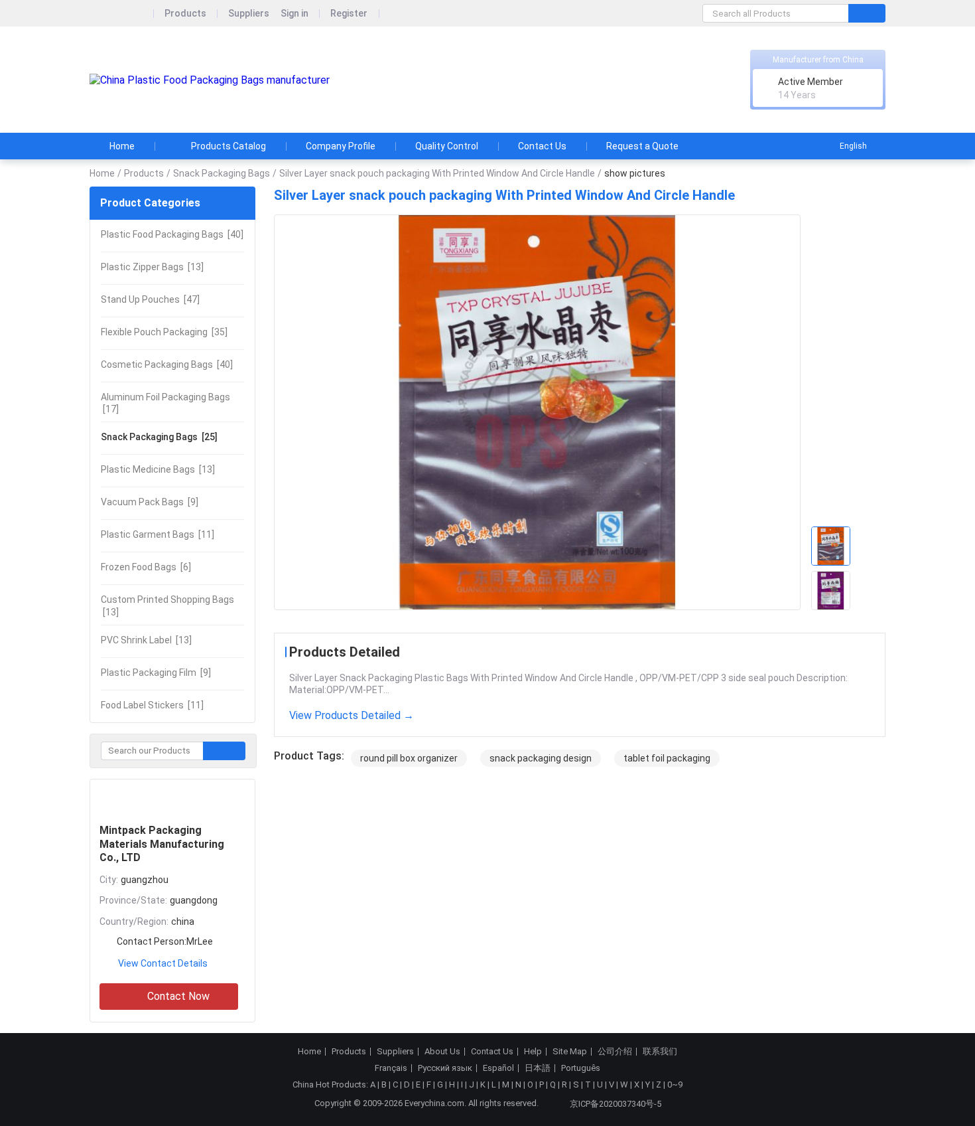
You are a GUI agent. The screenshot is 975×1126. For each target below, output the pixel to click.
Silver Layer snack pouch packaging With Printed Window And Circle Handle (437, 173)
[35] (164, 332)
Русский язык (445, 1068)
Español (498, 1068)
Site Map (569, 1052)
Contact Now (178, 996)
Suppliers (248, 13)
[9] (149, 502)
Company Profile (340, 146)
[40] (172, 234)
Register (348, 13)
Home (122, 146)
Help (533, 1052)
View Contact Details (163, 963)
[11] (157, 534)
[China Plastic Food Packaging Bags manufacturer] (210, 80)
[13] (152, 267)
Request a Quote (642, 146)
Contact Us (542, 146)
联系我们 (660, 1052)
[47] (150, 299)
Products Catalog (228, 146)
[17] (165, 403)
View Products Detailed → (351, 715)
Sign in (294, 13)
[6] (146, 567)
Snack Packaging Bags (221, 173)
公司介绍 (615, 1052)
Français (391, 1068)
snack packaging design (540, 758)
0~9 (674, 1084)
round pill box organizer (409, 758)
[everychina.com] (122, 13)
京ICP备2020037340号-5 (615, 1104)
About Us (442, 1052)
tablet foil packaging (666, 758)
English (853, 146)
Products (185, 13)
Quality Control (446, 146)
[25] (159, 437)
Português (580, 1068)
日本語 (538, 1068)
